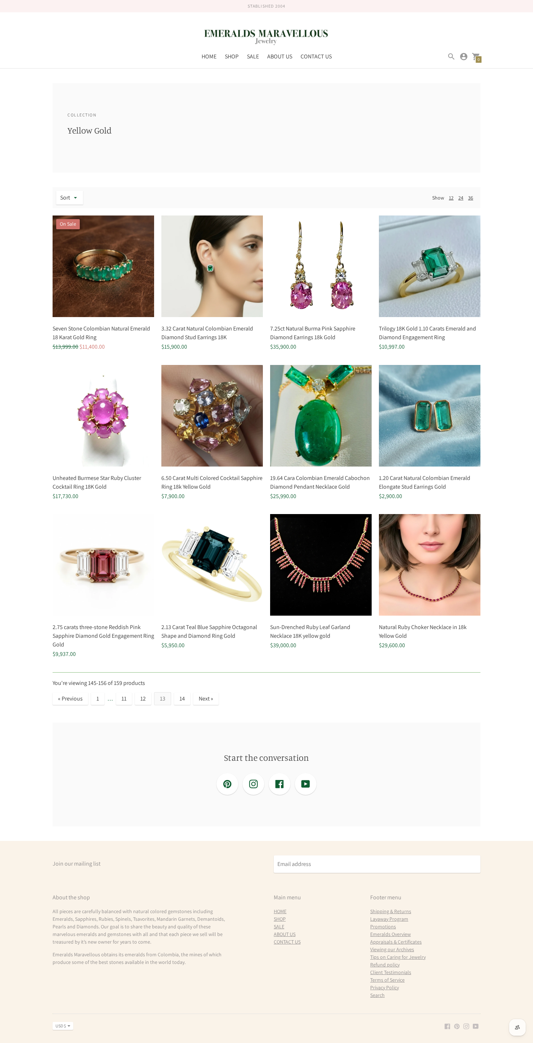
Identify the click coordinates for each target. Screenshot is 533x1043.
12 (451, 197)
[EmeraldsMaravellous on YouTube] (476, 1026)
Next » (206, 698)
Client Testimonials (390, 972)
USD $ (60, 1025)
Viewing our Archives (392, 949)
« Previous (70, 698)
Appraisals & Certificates (396, 942)
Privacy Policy (384, 987)
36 (470, 197)
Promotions (383, 926)
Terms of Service (387, 980)
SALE (253, 56)
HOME (209, 56)
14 (182, 698)
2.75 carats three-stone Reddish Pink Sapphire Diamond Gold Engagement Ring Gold (103, 635)
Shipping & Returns (390, 911)
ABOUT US (279, 56)
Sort (65, 197)
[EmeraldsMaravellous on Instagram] (466, 1026)
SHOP (232, 56)
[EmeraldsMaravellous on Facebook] (447, 1026)
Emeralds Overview (390, 934)
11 (124, 698)
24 (460, 197)
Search (377, 995)
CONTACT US (316, 56)
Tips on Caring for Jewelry (398, 957)
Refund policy (385, 964)
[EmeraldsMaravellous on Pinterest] (457, 1026)
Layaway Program (389, 919)
